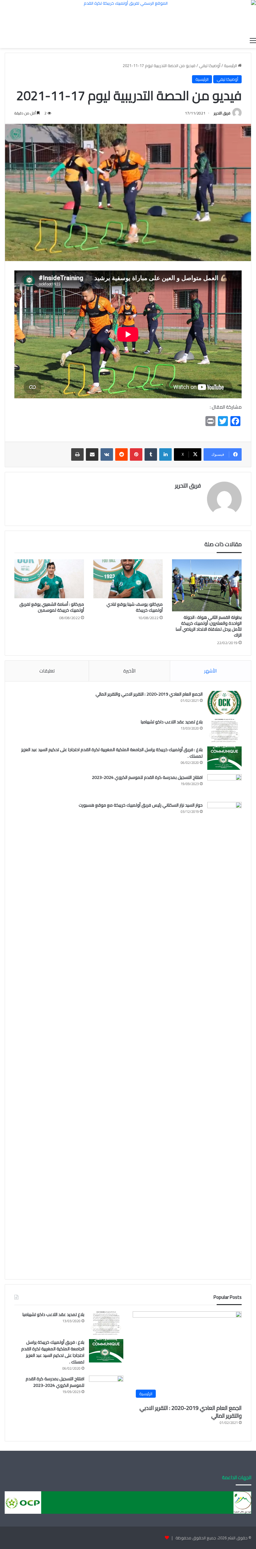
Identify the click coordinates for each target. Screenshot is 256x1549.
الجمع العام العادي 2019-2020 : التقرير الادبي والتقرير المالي (149, 694)
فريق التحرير (222, 113)
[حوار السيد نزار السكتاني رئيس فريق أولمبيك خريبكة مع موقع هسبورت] (224, 1036)
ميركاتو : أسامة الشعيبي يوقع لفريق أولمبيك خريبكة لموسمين (51, 607)
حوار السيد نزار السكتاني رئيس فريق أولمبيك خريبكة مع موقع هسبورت (141, 805)
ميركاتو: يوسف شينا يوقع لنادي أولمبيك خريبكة (134, 607)
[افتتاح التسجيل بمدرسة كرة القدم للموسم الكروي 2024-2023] (224, 786)
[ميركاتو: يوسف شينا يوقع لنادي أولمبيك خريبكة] (128, 579)
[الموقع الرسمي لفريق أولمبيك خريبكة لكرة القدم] (128, 17)
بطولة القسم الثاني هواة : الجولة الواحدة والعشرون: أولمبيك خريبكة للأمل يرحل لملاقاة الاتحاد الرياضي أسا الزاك (209, 626)
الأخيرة (129, 670)
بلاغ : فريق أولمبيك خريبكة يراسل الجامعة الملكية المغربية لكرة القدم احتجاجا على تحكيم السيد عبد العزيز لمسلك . (112, 752)
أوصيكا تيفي (209, 65)
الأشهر (210, 670)
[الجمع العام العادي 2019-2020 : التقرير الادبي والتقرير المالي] (224, 702)
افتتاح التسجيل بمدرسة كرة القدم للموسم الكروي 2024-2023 (147, 777)
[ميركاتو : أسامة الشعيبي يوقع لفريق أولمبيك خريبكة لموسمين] (49, 579)
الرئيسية (231, 65)
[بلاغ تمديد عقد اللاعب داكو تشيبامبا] (224, 730)
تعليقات (47, 670)
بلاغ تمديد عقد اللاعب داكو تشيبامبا (172, 722)
